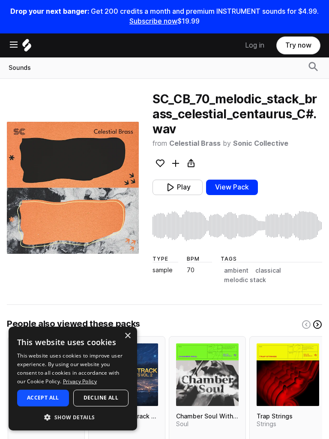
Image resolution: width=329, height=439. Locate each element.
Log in (254, 45)
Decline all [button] (101, 397)
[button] (73, 417)
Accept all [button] (43, 397)
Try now (298, 45)
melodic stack (245, 280)
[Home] (26, 47)
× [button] (127, 336)
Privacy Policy (80, 381)
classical (268, 270)
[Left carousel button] (306, 324)
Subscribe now (153, 21)
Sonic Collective (260, 143)
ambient (236, 270)
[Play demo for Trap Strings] (287, 374)
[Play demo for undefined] (72, 187)
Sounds (20, 67)
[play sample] (237, 226)
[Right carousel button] (317, 324)
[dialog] (73, 378)
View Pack (232, 187)
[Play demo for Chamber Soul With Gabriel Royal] (207, 374)
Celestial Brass (195, 143)
